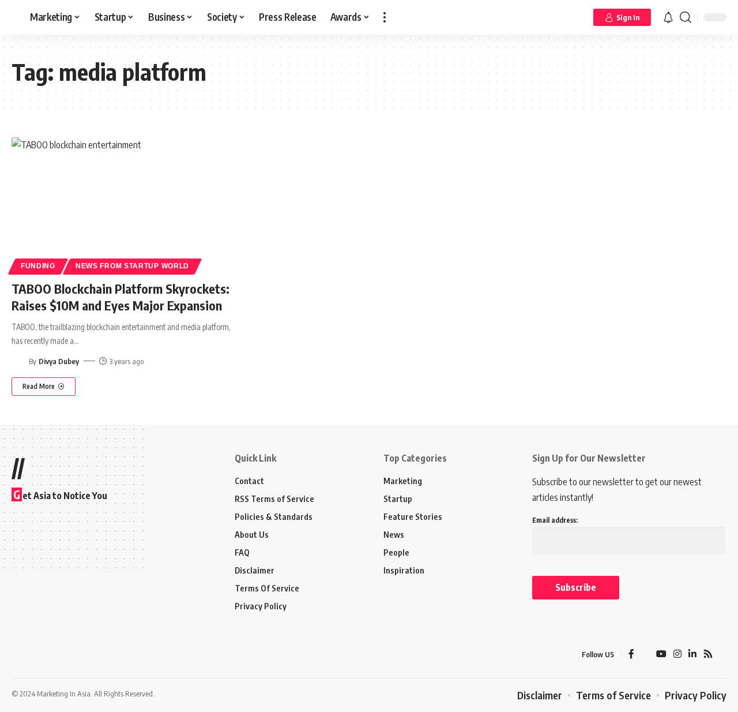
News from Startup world (132, 266)
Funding (38, 266)
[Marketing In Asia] (37, 654)
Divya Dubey (59, 361)
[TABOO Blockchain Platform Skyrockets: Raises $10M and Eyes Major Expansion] (123, 204)
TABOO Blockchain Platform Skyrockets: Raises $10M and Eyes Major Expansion (120, 296)
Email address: (555, 520)
